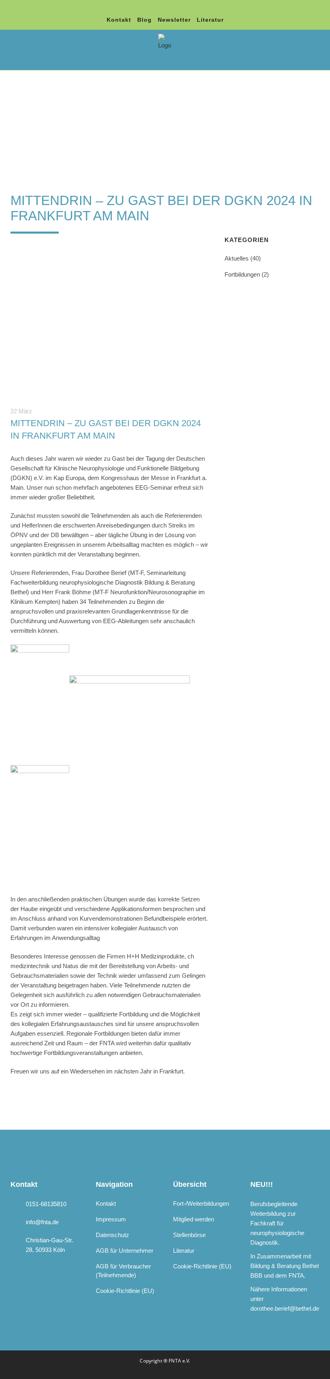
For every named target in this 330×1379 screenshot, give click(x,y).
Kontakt (119, 19)
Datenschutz (112, 1234)
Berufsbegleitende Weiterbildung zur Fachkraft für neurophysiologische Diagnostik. (277, 1223)
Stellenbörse (189, 1234)
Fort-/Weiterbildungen (201, 1203)
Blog (144, 19)
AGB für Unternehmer (124, 1250)
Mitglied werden (193, 1219)
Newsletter (174, 19)
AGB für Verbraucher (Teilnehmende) (123, 1270)
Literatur (210, 19)
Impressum (111, 1219)
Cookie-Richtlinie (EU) (125, 1290)
